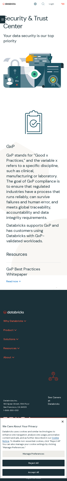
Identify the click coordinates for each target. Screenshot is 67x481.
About (7, 357)
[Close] (62, 421)
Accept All (33, 472)
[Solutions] (17, 339)
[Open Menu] (2, 19)
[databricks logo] (13, 312)
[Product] (15, 330)
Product (8, 330)
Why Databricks (13, 321)
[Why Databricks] (25, 321)
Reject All (33, 463)
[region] (33, 448)
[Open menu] (62, 4)
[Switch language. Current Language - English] (35, 4)
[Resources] (18, 348)
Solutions (9, 339)
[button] (43, 4)
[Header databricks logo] (9, 4)
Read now (12, 281)
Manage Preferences (33, 453)
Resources (9, 348)
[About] (13, 357)
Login (51, 4)
